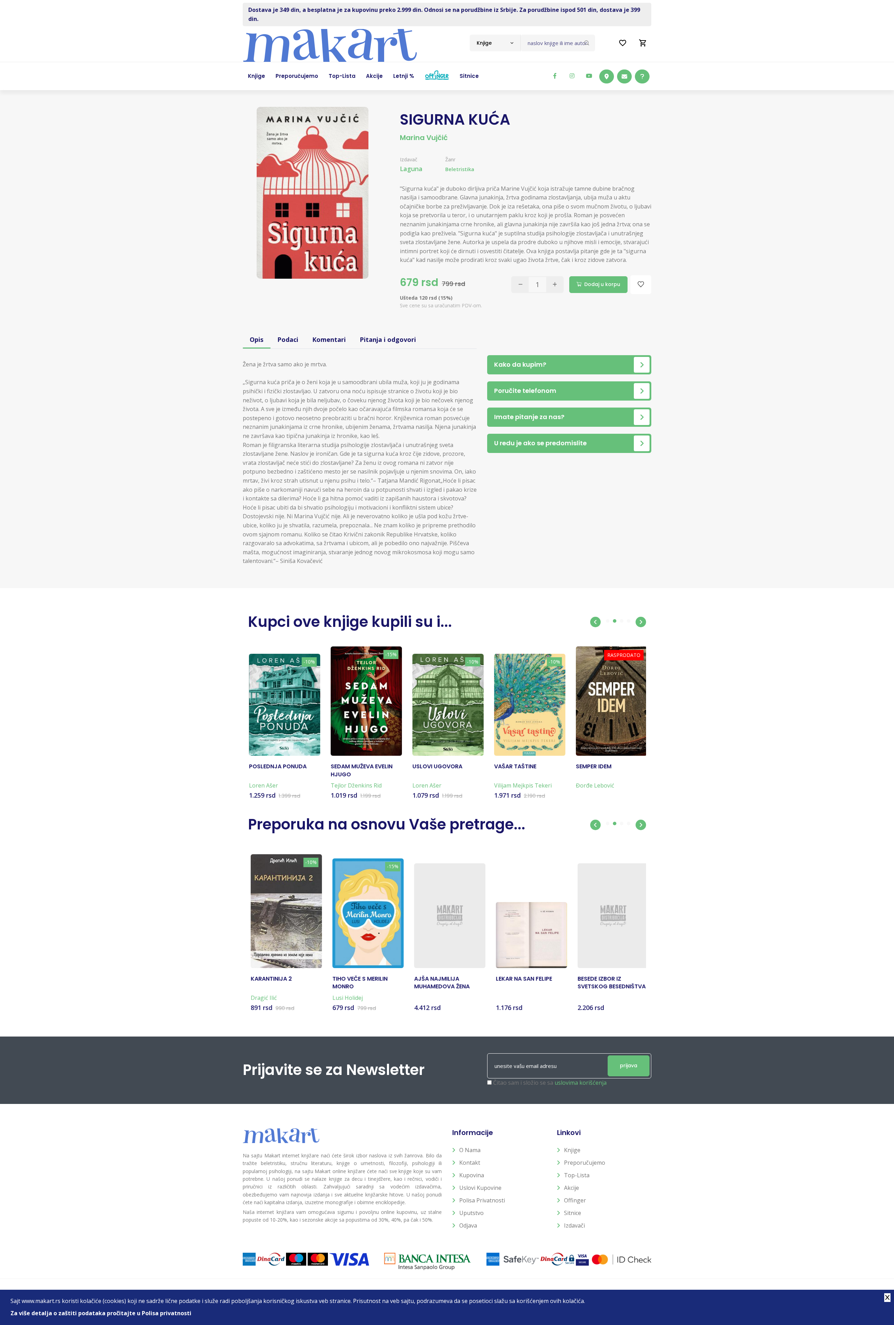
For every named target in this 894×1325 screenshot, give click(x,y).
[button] (595, 622)
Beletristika (459, 169)
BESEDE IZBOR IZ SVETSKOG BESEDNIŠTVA (609, 982)
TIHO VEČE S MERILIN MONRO (357, 982)
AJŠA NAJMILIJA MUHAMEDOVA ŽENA (439, 982)
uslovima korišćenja (581, 1082)
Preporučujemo (584, 1162)
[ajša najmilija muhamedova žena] (447, 915)
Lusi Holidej (345, 998)
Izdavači (574, 1225)
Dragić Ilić (261, 998)
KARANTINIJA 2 (268, 979)
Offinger (575, 1200)
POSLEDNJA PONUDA (277, 766)
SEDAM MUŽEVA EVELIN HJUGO (360, 770)
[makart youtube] (589, 76)
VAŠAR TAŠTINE (514, 766)
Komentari (329, 339)
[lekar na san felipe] (528, 935)
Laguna (411, 168)
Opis (256, 339)
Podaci (287, 339)
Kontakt (469, 1162)
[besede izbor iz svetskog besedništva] (610, 915)
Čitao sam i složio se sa (550, 1082)
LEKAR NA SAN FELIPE (521, 979)
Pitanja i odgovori (388, 339)
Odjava (468, 1225)
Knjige (572, 1150)
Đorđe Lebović (594, 785)
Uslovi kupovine (480, 1187)
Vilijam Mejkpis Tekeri (522, 785)
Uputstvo (471, 1212)
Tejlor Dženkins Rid (355, 785)
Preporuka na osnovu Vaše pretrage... (386, 824)
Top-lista (576, 1175)
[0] (643, 43)
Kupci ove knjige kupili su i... (350, 622)
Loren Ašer (262, 785)
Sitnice (572, 1212)
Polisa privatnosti (482, 1200)
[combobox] (495, 43)
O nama (470, 1150)
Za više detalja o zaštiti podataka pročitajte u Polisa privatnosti (100, 1313)
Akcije (571, 1187)
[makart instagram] (572, 76)
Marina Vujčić (424, 137)
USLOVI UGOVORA (436, 766)
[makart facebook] (555, 76)
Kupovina (471, 1175)
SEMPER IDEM (592, 766)
